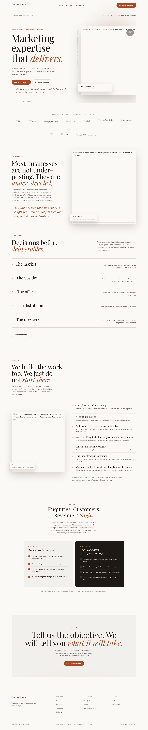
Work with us (79, 5)
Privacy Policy (60, 724)
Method (69, 5)
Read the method (21, 334)
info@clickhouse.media (92, 701)
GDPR (90, 724)
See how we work (21, 82)
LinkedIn (115, 701)
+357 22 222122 (89, 705)
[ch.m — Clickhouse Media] (19, 5)
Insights (59, 712)
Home (61, 5)
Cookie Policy (81, 724)
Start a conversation (126, 5)
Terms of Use (71, 724)
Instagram (116, 705)
